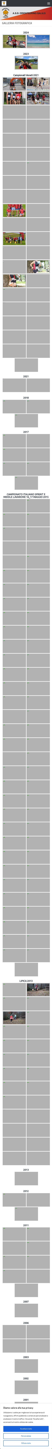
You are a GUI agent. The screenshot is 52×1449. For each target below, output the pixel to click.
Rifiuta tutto (26, 1443)
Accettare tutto (26, 1429)
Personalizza (26, 1436)
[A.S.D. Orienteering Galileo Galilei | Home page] (5, 3)
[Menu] (48, 3)
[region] (26, 1426)
